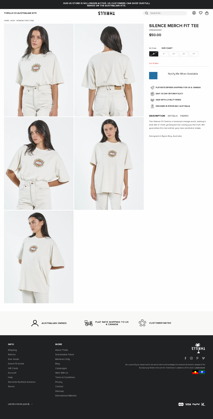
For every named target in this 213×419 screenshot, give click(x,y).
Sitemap (59, 391)
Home (6, 20)
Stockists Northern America (21, 382)
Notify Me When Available (183, 74)
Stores (11, 387)
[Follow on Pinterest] (197, 358)
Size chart (167, 48)
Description (157, 116)
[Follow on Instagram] (191, 358)
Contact (59, 387)
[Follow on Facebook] (185, 358)
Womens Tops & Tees (25, 20)
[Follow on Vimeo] (203, 358)
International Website (66, 396)
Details (173, 116)
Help (10, 377)
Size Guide (13, 359)
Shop (12, 20)
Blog (57, 364)
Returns (12, 355)
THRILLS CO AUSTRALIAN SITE (20, 13)
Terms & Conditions (65, 377)
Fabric (184, 116)
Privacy (58, 382)
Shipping (12, 350)
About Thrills (61, 350)
